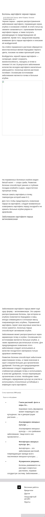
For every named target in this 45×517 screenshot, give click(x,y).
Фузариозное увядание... (29, 461)
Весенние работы (31, 487)
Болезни (31, 17)
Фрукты (27, 502)
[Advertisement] (10, 501)
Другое (27, 494)
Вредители (28, 490)
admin (20, 17)
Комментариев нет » (9, 19)
